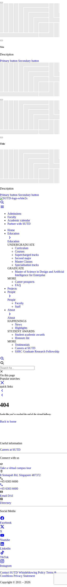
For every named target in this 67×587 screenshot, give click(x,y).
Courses (19, 251)
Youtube (5, 539)
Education (13, 241)
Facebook (6, 522)
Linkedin (5, 548)
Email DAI (6, 495)
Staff (17, 306)
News (18, 324)
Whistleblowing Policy (32, 572)
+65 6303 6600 (9, 488)
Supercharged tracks (27, 254)
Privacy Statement (24, 575)
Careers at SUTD (25, 348)
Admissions (14, 213)
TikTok (4, 557)
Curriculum (21, 248)
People (11, 299)
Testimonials (22, 344)
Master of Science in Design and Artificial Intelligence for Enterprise (39, 273)
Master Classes (23, 261)
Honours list (22, 338)
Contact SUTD (9, 572)
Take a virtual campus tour (15, 468)
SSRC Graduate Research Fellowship (37, 351)
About (11, 317)
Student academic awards (30, 334)
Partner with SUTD (19, 223)
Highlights (21, 327)
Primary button (9, 60)
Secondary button (28, 60)
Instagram (6, 565)
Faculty (11, 217)
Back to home (8, 421)
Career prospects (24, 281)
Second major (23, 258)
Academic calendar (18, 220)
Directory (5, 502)
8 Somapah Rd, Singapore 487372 (20, 475)
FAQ (18, 285)
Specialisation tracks (27, 265)
